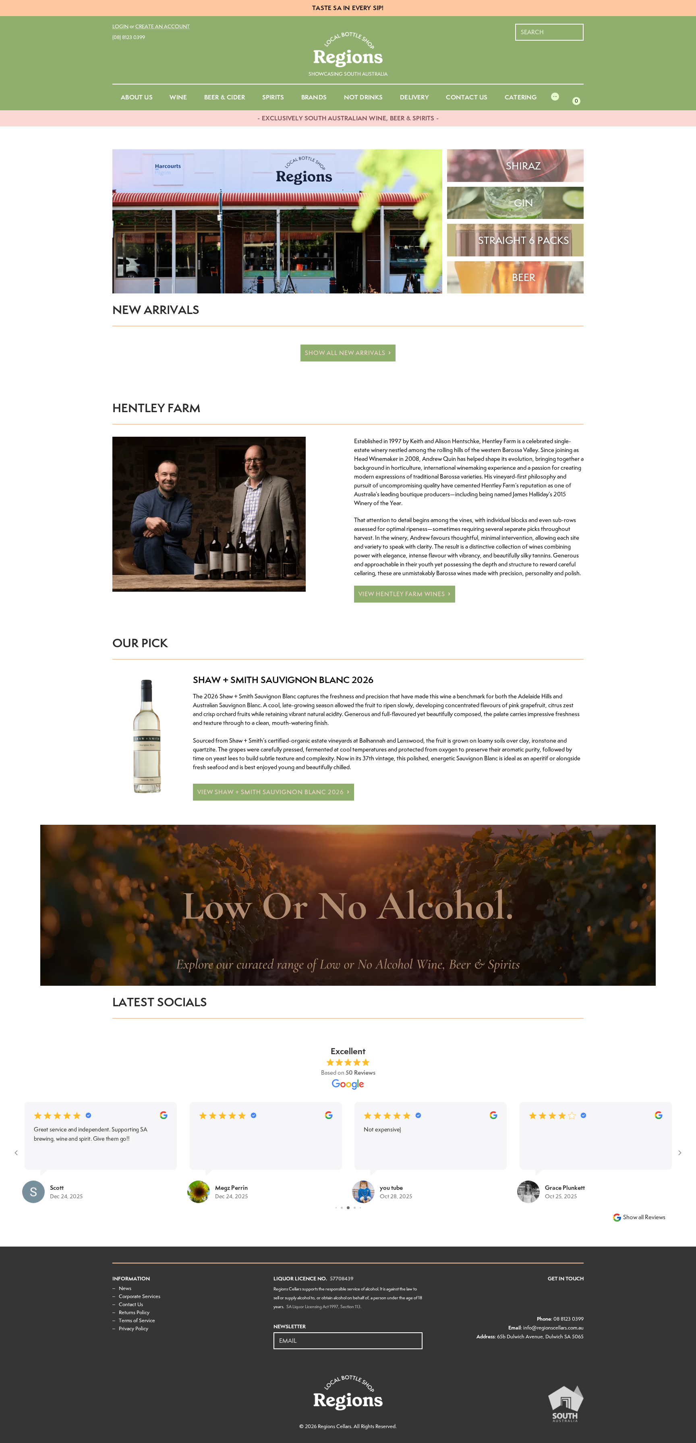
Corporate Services (139, 1296)
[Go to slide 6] (348, 1207)
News (125, 1288)
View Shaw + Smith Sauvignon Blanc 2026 (270, 792)
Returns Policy (134, 1312)
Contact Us (131, 1304)
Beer (523, 277)
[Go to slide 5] (342, 1208)
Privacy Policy (133, 1328)
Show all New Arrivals (345, 353)
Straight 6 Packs (523, 240)
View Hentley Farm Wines (401, 594)
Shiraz (523, 166)
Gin (523, 203)
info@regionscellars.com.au (553, 1327)
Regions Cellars (334, 1426)
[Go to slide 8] (360, 1207)
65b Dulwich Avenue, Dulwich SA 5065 (540, 1336)
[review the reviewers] (163, 1117)
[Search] (578, 28)
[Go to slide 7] (355, 1208)
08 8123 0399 (568, 1318)
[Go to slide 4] (336, 1207)
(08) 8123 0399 (128, 37)
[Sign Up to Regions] (417, 1336)
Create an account (162, 26)
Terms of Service (137, 1320)
